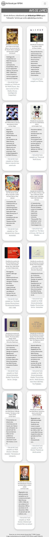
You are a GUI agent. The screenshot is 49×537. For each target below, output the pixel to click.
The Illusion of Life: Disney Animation (12, 233)
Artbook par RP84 (14, 3)
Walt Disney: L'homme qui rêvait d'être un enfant (24, 522)
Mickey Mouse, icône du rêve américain (12, 163)
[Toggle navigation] (45, 4)
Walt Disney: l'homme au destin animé (36, 450)
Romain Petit (28, 534)
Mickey (40, 81)
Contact (38, 534)
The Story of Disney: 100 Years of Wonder (36, 233)
